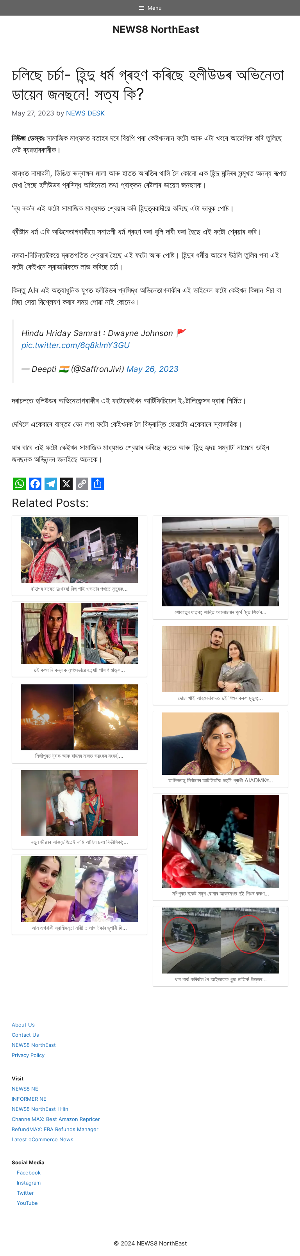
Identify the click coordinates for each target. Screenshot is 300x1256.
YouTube (27, 1203)
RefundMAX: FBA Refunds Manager (55, 1129)
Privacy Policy (28, 1055)
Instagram (29, 1183)
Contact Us (25, 1035)
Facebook (29, 1172)
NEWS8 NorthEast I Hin (40, 1109)
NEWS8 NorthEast (155, 29)
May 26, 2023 (153, 369)
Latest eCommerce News (42, 1139)
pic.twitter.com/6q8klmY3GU (75, 345)
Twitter (25, 1193)
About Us (23, 1024)
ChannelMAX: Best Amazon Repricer (56, 1119)
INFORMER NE (29, 1099)
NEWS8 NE (25, 1088)
